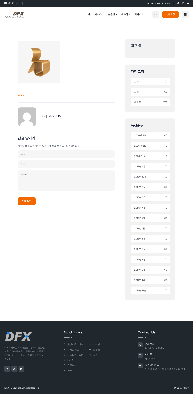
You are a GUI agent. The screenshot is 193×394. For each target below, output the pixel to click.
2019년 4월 (140, 166)
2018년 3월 (140, 197)
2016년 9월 (140, 249)
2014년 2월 (140, 269)
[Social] (178, 4)
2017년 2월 (139, 218)
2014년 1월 (139, 280)
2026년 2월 (140, 145)
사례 (136, 91)
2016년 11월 (140, 238)
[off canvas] (185, 15)
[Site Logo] (14, 14)
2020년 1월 (140, 156)
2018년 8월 (140, 187)
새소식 (137, 102)
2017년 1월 (139, 228)
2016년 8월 (140, 259)
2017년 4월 (140, 207)
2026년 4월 (140, 135)
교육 (136, 81)
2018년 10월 (140, 176)
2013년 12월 (140, 290)
